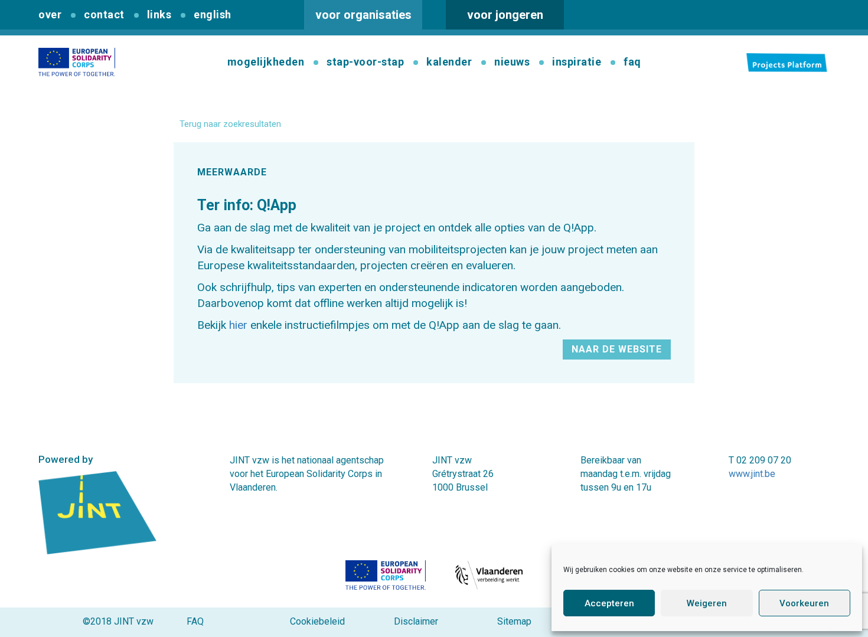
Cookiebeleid (317, 621)
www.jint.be (752, 473)
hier (238, 325)
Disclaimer (416, 621)
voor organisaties (363, 15)
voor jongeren (505, 15)
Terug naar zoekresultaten (230, 124)
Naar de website (617, 349)
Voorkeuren (804, 603)
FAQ (195, 621)
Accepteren (609, 603)
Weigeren (707, 603)
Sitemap (514, 621)
